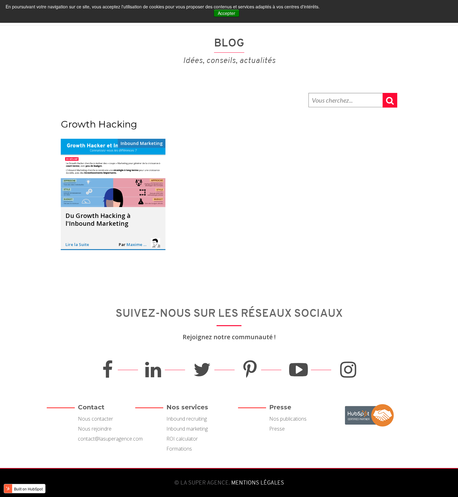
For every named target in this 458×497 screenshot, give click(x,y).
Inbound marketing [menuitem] (187, 428)
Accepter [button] (226, 13)
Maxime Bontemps (137, 244)
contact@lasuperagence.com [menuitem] (110, 438)
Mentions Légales (257, 482)
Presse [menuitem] (277, 428)
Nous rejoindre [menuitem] (95, 428)
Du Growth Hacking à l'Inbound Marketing (98, 220)
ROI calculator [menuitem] (182, 438)
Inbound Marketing (142, 143)
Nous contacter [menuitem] (95, 418)
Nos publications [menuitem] (288, 418)
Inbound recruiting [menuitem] (186, 418)
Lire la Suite (77, 244)
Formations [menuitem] (179, 448)
